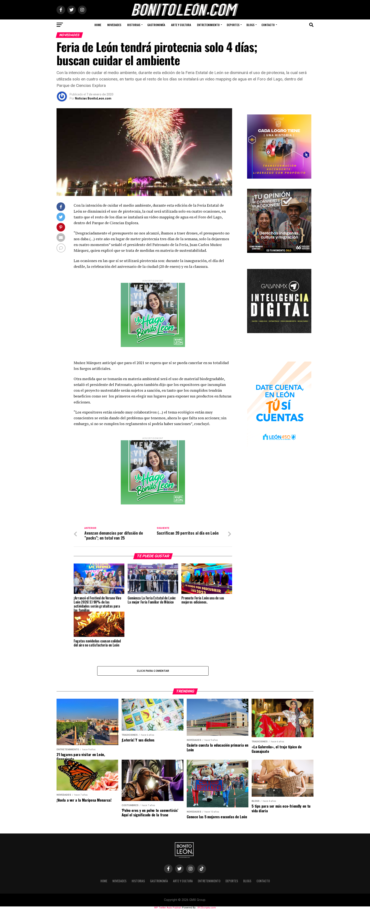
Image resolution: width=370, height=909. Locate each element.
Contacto (268, 24)
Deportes (233, 24)
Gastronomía (156, 24)
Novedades (114, 24)
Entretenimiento (208, 24)
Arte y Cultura (181, 24)
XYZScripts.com (206, 907)
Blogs (250, 24)
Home (97, 24)
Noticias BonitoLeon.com (93, 98)
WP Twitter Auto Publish (167, 907)
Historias (133, 24)
